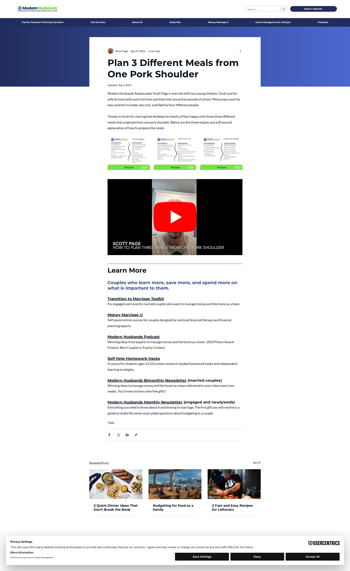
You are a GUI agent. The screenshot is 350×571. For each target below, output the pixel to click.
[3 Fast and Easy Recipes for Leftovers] (234, 484)
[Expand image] (129, 152)
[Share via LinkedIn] (127, 435)
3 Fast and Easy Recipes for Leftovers (232, 508)
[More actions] (240, 51)
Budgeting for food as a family (173, 508)
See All (257, 462)
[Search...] (283, 9)
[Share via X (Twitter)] (118, 435)
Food (111, 422)
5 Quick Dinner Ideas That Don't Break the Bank (116, 508)
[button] (137, 22)
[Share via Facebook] (109, 435)
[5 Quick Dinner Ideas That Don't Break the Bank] (115, 484)
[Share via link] (136, 435)
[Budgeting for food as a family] (175, 484)
